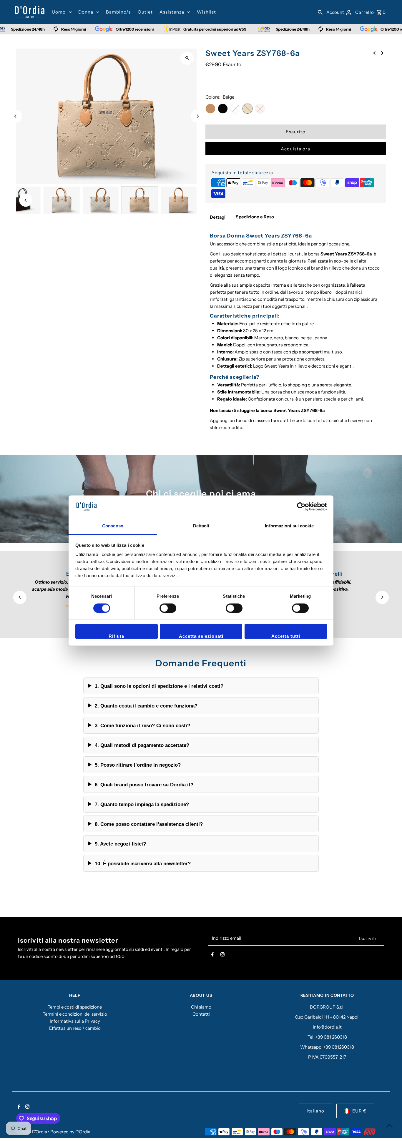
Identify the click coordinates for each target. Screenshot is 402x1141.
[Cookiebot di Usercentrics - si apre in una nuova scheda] (301, 506)
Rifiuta (116, 636)
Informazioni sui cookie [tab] (289, 526)
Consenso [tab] (112, 526)
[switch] (168, 608)
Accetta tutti (285, 636)
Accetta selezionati (201, 636)
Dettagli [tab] (201, 526)
